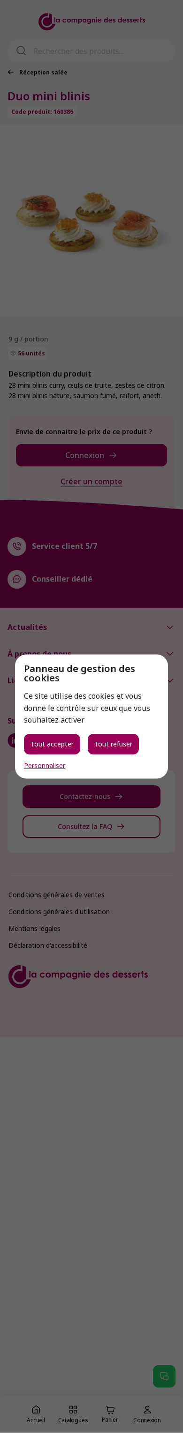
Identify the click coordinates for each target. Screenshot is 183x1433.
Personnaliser (44, 765)
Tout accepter (52, 743)
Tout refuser (113, 743)
